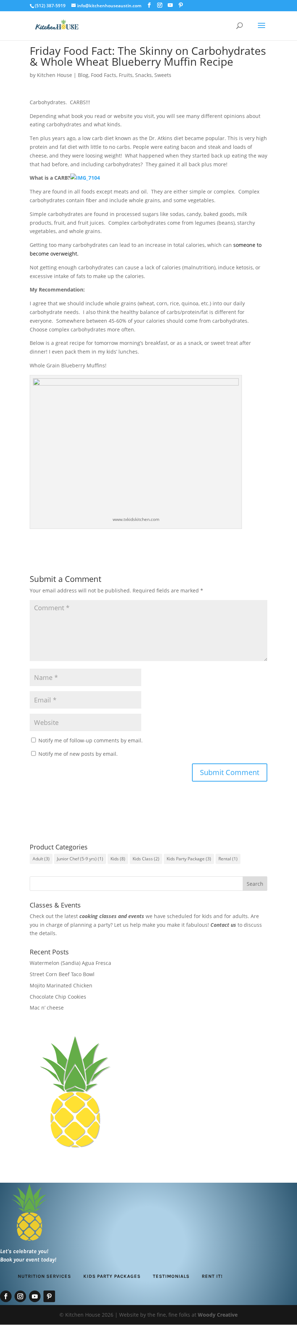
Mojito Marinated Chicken (61, 985)
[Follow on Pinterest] (49, 1296)
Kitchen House (54, 75)
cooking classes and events (111, 916)
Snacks (143, 75)
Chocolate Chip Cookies (58, 996)
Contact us (223, 924)
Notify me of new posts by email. (78, 753)
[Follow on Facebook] (6, 1296)
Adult (41, 859)
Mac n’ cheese (47, 1007)
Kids (117, 859)
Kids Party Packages (112, 1276)
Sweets (162, 75)
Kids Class (146, 859)
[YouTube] (170, 5)
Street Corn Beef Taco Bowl (62, 974)
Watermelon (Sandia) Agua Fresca (70, 962)
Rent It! (212, 1276)
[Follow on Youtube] (35, 1296)
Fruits (126, 75)
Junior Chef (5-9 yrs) (80, 859)
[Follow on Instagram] (20, 1296)
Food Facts (103, 75)
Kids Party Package (189, 859)
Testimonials (171, 1276)
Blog (83, 75)
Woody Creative (218, 1314)
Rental (228, 859)
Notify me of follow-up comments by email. (90, 740)
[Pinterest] (180, 5)
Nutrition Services (44, 1276)
